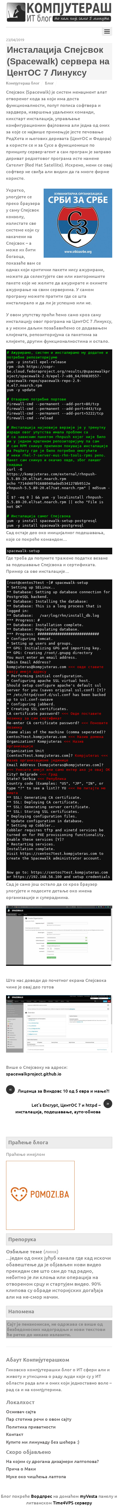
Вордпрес (41, 1496)
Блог (49, 83)
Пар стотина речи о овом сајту (38, 1419)
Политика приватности (31, 1426)
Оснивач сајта (21, 1411)
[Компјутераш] (59, 20)
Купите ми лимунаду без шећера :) (42, 1442)
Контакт (14, 1434)
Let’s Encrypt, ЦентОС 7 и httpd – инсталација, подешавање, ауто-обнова (62, 1107)
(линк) (50, 1251)
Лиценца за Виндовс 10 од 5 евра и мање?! (59, 1090)
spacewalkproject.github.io (33, 1074)
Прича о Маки (21, 1468)
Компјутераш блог (23, 83)
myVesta (88, 1496)
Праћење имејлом (25, 1154)
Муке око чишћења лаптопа (36, 1476)
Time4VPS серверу (72, 1502)
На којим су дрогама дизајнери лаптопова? (52, 1461)
